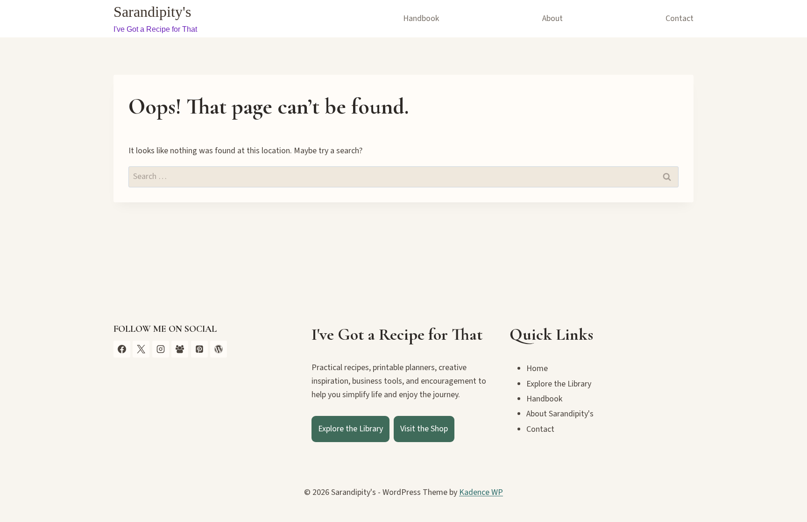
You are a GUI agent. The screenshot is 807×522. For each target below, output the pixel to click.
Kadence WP (481, 492)
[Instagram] (160, 349)
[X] (141, 349)
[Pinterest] (199, 349)
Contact (679, 18)
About (552, 18)
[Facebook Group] (179, 349)
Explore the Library (350, 429)
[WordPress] (218, 349)
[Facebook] (121, 349)
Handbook (421, 18)
